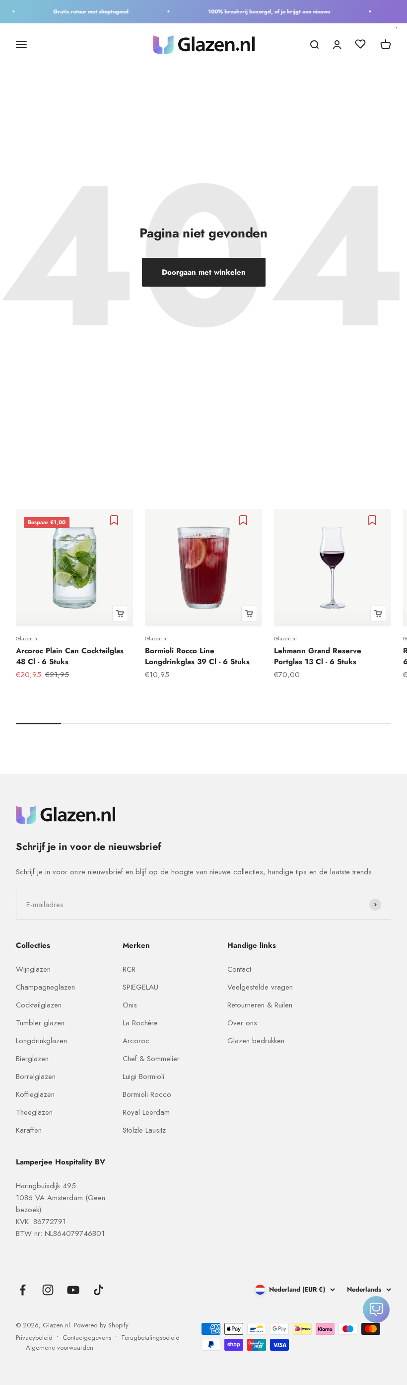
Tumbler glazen (40, 1022)
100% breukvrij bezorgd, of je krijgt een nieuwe (263, 11)
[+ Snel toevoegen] (120, 613)
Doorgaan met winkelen (204, 272)
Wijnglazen (33, 969)
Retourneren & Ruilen (259, 1005)
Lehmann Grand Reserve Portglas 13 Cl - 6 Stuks (317, 656)
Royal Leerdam (146, 1112)
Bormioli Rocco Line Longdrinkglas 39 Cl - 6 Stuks (197, 656)
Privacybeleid (34, 1337)
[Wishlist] (360, 45)
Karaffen (29, 1130)
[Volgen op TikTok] (98, 1290)
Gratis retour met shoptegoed (85, 11)
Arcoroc (136, 1040)
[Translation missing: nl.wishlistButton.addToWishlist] (115, 520)
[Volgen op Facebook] (22, 1290)
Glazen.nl (27, 638)
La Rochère (140, 1022)
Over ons (242, 1022)
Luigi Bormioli (143, 1076)
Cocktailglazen (39, 1005)
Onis (130, 1005)
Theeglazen (34, 1112)
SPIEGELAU (140, 987)
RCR (129, 969)
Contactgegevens (87, 1337)
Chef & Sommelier (151, 1058)
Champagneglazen (45, 987)
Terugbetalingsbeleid (150, 1337)
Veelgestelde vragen (260, 987)
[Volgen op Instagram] (48, 1290)
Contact (239, 969)
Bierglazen (32, 1058)
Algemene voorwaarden (59, 1347)
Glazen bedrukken (255, 1040)
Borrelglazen (36, 1076)
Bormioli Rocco (147, 1094)
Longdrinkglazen (41, 1040)
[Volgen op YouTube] (73, 1290)
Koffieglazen (35, 1094)
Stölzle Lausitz (144, 1130)
